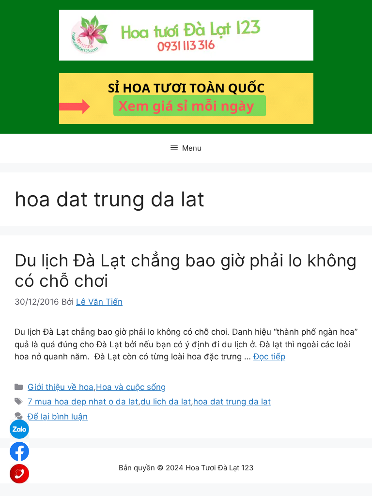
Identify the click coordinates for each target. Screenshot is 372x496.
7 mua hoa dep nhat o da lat (83, 401)
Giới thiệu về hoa (60, 387)
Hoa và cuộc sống (131, 387)
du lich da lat (165, 401)
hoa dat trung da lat (232, 401)
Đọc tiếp (269, 356)
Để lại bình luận (58, 416)
